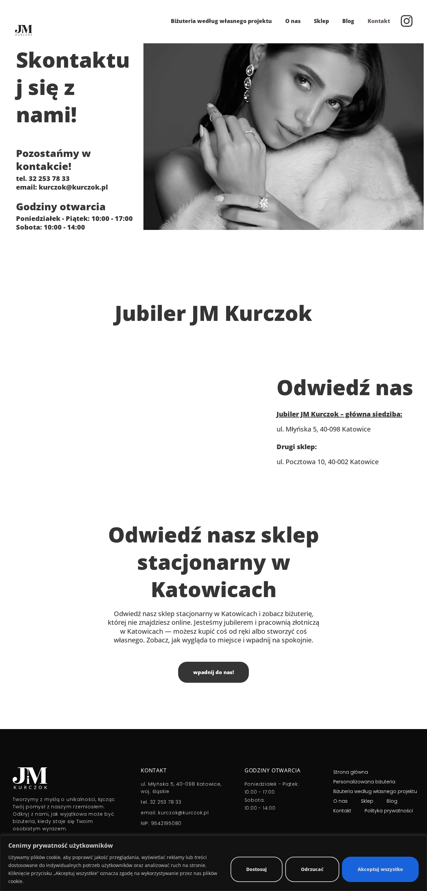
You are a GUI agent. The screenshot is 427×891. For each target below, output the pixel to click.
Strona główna (350, 772)
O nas (293, 21)
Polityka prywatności (389, 810)
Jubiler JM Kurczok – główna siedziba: (339, 414)
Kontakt (379, 21)
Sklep (321, 21)
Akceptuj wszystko (380, 869)
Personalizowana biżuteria (364, 781)
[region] (213, 863)
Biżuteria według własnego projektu (221, 21)
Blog (348, 21)
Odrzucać (312, 869)
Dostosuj (256, 869)
